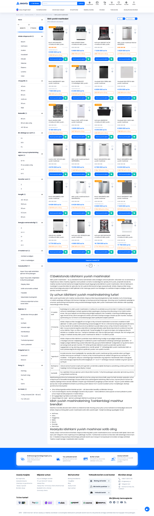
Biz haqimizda (20, 478)
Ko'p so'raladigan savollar (44, 478)
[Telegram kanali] (114, 502)
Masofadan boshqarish (29, 297)
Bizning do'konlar (100, 481)
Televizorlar (114, 10)
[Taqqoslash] (66, 32)
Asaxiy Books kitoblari (131, 10)
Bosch (23, 42)
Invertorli (24, 356)
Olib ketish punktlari (100, 487)
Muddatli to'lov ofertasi (44, 488)
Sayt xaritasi (71, 488)
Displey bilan (25, 284)
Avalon (23, 50)
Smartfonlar (74, 10)
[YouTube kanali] (121, 502)
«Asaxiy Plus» (41, 483)
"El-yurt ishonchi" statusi (44, 481)
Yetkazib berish (100, 492)
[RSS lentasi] (125, 502)
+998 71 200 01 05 (126, 479)
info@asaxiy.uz (126, 481)
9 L (22, 147)
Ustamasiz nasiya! (58, 10)
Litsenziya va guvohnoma (24, 483)
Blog (69, 483)
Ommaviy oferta (42, 490)
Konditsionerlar (41, 10)
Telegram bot (125, 484)
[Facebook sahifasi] (110, 502)
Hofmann (24, 46)
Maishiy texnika (89, 10)
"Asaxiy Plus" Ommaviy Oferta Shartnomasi (50, 486)
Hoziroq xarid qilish (56, 59)
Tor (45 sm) (25, 399)
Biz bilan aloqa (20, 488)
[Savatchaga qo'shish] (65, 59)
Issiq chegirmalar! (25, 10)
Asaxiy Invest (72, 486)
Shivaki (23, 59)
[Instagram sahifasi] (118, 502)
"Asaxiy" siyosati (21, 486)
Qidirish (81, 3)
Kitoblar (102, 10)
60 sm (23, 217)
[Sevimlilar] (66, 30)
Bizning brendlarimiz (74, 478)
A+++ (23, 232)
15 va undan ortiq (27, 165)
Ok (41, 28)
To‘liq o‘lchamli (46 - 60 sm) (31, 395)
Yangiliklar (71, 481)
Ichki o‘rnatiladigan (27, 260)
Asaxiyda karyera (21, 481)
